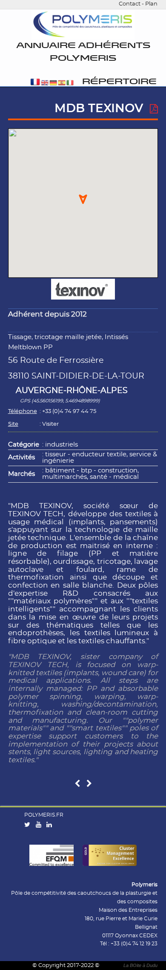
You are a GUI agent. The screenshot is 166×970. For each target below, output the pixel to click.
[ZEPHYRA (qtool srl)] (77, 784)
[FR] (35, 83)
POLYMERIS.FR (43, 814)
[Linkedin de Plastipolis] (51, 825)
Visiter (50, 424)
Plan (151, 4)
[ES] (61, 83)
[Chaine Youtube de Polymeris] (40, 825)
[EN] (44, 83)
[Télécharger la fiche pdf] (154, 109)
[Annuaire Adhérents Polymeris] (83, 25)
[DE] (53, 83)
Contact (129, 4)
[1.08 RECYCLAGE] (89, 784)
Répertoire (119, 82)
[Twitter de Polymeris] (29, 825)
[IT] (70, 83)
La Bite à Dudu (140, 965)
